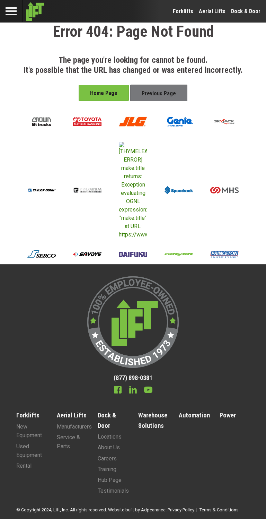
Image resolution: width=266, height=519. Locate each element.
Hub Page (110, 480)
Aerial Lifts (212, 11)
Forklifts (183, 11)
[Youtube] (148, 391)
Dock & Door (245, 11)
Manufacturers (74, 426)
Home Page (103, 93)
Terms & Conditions (219, 509)
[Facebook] (118, 391)
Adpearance (153, 509)
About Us (109, 447)
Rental (24, 465)
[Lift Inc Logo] (35, 11)
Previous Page (159, 93)
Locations (110, 436)
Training (107, 469)
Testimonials (113, 490)
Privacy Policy (181, 509)
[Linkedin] (133, 391)
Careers (107, 458)
